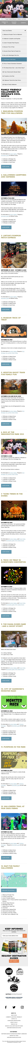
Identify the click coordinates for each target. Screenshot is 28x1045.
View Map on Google (8, 890)
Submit (25, 936)
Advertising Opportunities (14, 1020)
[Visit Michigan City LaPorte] (14, 980)
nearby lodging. (13, 153)
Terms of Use (14, 1024)
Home (2, 19)
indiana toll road (14, 1035)
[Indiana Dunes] (20, 971)
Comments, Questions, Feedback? (14, 1017)
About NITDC (14, 1015)
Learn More (5, 166)
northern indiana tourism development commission (14, 1033)
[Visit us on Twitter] (14, 1007)
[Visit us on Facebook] (5, 1007)
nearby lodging (13, 724)
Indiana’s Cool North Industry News (14, 1025)
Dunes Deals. (22, 539)
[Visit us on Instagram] (22, 1007)
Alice (2, 659)
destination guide (5, 155)
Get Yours (13, 961)
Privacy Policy (14, 1022)
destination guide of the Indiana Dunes (15, 540)
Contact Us (14, 1018)
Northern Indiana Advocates (14, 1027)
